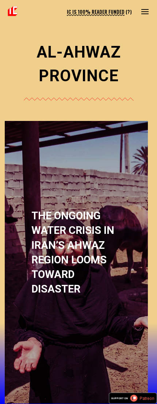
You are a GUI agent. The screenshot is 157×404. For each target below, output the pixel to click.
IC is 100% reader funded (96, 11)
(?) (129, 11)
